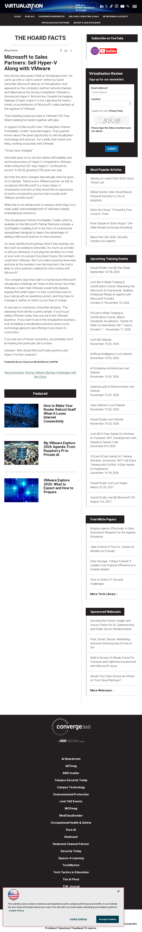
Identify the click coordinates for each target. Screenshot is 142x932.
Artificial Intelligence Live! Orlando (111, 354)
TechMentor (71, 865)
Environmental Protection (71, 794)
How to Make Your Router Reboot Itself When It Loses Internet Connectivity (60, 413)
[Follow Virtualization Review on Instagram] (116, 6)
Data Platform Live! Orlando (107, 405)
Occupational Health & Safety (71, 822)
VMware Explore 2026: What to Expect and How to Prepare (58, 486)
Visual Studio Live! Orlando (106, 419)
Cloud (17, 16)
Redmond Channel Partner (71, 844)
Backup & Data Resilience (87, 22)
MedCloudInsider (71, 815)
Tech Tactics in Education (71, 872)
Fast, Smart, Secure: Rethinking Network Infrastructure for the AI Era (111, 643)
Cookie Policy (16, 910)
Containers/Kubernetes (51, 16)
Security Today (71, 851)
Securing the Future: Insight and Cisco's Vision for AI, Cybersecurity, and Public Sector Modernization (112, 625)
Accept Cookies (107, 919)
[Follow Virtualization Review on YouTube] (122, 6)
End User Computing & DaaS (84, 16)
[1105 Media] (71, 741)
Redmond (71, 837)
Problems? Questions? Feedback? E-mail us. (71, 928)
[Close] (118, 891)
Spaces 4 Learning (71, 858)
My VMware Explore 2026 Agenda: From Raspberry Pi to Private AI (59, 449)
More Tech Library (103, 594)
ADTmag (71, 766)
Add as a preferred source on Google (85, 7)
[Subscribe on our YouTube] (102, 54)
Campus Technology (71, 787)
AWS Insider (71, 773)
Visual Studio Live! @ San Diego (110, 267)
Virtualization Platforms (55, 22)
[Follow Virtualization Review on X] (106, 6)
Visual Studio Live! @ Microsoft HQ (112, 497)
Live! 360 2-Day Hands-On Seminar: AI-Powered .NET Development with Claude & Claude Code (113, 438)
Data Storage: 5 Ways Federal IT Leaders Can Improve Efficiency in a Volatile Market (112, 565)
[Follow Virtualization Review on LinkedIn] (101, 6)
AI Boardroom (71, 759)
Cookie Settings (78, 919)
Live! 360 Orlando (101, 339)
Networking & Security (115, 16)
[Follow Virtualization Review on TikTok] (111, 6)
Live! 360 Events (71, 801)
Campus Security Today (71, 780)
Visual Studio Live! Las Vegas (108, 483)
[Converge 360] (71, 727)
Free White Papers (103, 519)
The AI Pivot (71, 879)
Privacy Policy (116, 111)
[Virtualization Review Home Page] (25, 7)
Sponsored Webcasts (105, 612)
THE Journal (71, 886)
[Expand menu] (135, 7)
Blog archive (12, 32)
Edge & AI (29, 16)
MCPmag (71, 808)
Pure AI (71, 829)
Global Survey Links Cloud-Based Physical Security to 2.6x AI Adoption (111, 196)
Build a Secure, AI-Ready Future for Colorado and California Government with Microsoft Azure (113, 662)
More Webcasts (101, 690)
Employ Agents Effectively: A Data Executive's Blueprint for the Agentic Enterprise (113, 532)
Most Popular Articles (106, 169)
